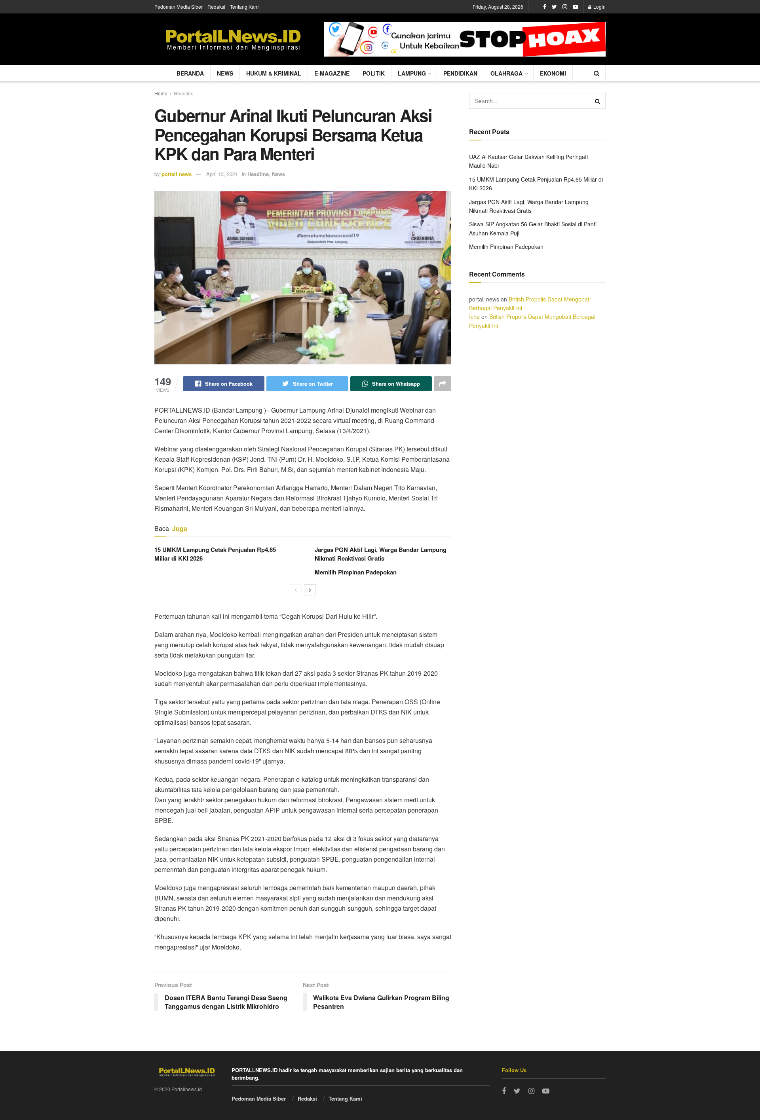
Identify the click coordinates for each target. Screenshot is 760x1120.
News (225, 73)
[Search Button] (598, 101)
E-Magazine (332, 73)
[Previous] (296, 589)
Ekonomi (553, 73)
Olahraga (506, 73)
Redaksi (216, 6)
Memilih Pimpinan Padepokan (356, 572)
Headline (184, 93)
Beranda (190, 73)
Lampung (412, 73)
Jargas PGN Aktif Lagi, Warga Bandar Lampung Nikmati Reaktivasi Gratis (380, 554)
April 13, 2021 (222, 174)
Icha (474, 316)
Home (160, 93)
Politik (374, 73)
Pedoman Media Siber (178, 6)
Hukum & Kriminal (273, 73)
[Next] (310, 589)
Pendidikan (460, 73)
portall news (177, 174)
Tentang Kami (245, 6)
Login (599, 6)
